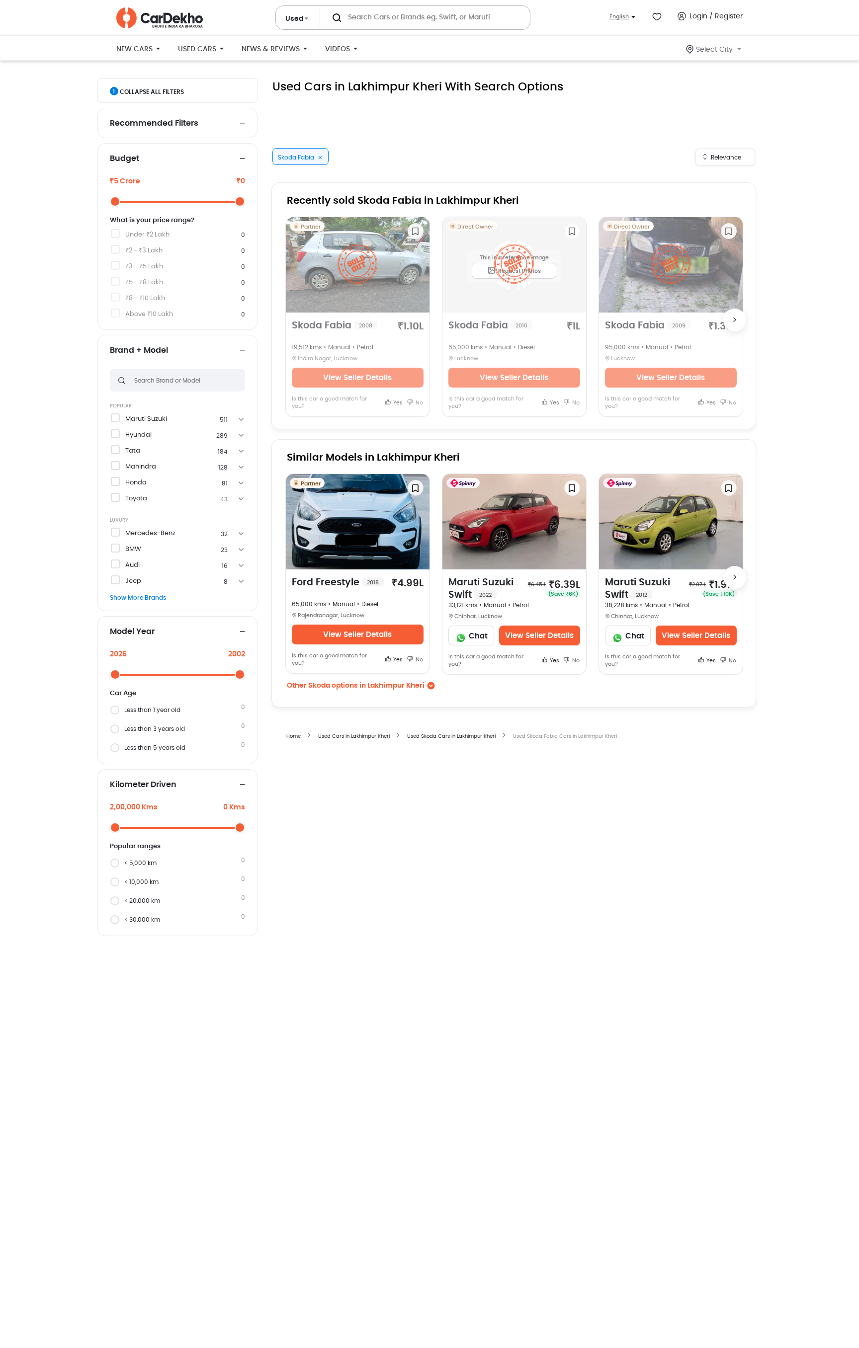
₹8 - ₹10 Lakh (145, 298)
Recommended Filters (154, 123)
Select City (714, 49)
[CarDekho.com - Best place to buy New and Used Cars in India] (159, 17)
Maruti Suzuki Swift (481, 589)
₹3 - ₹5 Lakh (144, 266)
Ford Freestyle (335, 582)
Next (734, 320)
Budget (124, 158)
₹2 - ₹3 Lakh (144, 250)
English (619, 16)
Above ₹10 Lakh (149, 314)
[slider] (115, 201)
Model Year (132, 631)
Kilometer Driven (143, 785)
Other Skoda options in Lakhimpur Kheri (356, 685)
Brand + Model (139, 350)
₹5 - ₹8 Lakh (144, 282)
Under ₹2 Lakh (147, 235)
